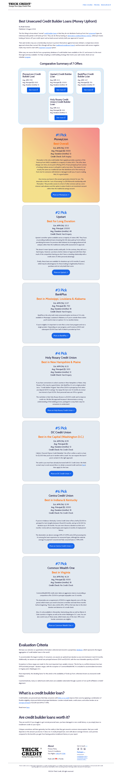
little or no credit (63, 698)
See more (32, 90)
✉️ (86, 746)
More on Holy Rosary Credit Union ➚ (61, 410)
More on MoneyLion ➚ (61, 195)
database (80, 650)
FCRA (63, 753)
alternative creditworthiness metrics (79, 36)
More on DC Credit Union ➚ (61, 474)
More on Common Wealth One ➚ (61, 625)
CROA (58, 753)
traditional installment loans (65, 45)
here (83, 465)
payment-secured (45, 48)
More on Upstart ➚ (61, 272)
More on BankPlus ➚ (61, 336)
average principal (24, 703)
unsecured (92, 33)
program (27, 57)
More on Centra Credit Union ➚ (61, 546)
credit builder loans (50, 33)
